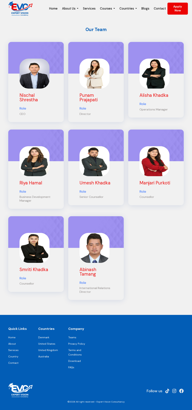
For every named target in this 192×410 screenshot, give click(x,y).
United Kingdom (48, 350)
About (12, 343)
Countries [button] (127, 8)
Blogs (145, 8)
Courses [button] (106, 8)
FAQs (71, 367)
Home (53, 8)
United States (46, 343)
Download (74, 361)
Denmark (43, 337)
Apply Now (177, 8)
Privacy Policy (76, 343)
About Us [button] (69, 8)
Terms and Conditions (75, 352)
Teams (72, 337)
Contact (160, 8)
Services (89, 8)
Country (13, 356)
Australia (43, 356)
